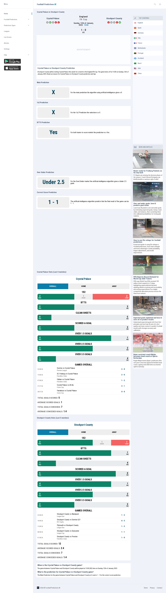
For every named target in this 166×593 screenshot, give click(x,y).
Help (18, 56)
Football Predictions (18, 20)
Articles (6, 43)
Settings (6, 49)
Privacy (152, 588)
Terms (146, 588)
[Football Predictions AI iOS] (17, 68)
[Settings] (155, 4)
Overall (52, 286)
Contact (159, 588)
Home (6, 14)
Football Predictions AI (52, 588)
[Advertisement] (84, 50)
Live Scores (8, 37)
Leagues (6, 31)
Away (114, 286)
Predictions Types (18, 26)
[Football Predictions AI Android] (17, 61)
